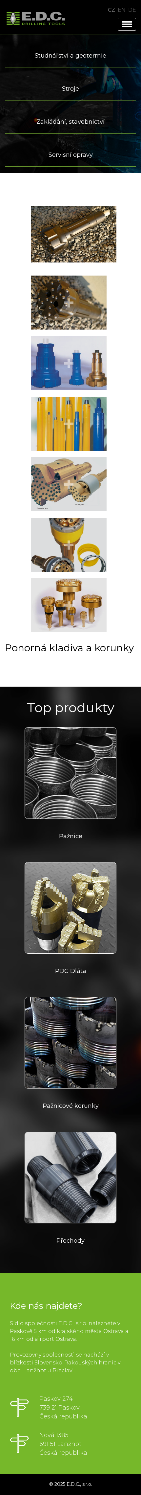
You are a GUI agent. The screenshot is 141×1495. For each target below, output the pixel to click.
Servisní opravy (71, 154)
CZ (111, 10)
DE (132, 10)
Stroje (70, 88)
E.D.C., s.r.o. (79, 1484)
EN (122, 10)
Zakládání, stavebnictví (70, 121)
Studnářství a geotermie (70, 55)
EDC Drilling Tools (37, 18)
